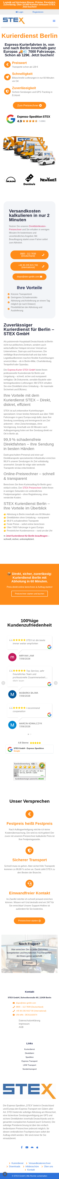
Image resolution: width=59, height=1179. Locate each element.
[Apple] (37, 1147)
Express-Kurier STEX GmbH (21, 370)
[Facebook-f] (21, 1147)
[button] (54, 21)
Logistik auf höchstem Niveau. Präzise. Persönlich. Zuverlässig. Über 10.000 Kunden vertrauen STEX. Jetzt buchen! (29, 4)
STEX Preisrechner (32, 488)
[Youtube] (27, 1147)
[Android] (32, 1147)
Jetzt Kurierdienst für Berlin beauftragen (27, 536)
